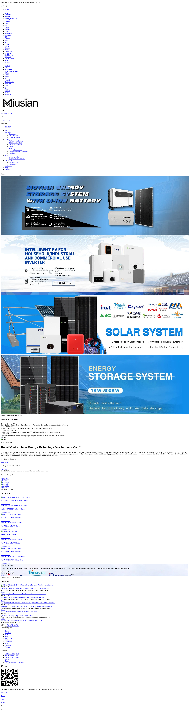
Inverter (11, 146)
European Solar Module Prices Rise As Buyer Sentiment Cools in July (22, 597)
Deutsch (7, 66)
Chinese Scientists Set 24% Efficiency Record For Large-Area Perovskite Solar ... (26, 588)
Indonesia (8, 35)
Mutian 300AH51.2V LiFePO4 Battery (13, 509)
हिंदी (6, 37)
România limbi (9, 82)
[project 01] (5, 479)
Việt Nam (8, 57)
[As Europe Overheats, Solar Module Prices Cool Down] (19, 611)
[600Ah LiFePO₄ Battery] (9, 531)
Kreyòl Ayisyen (9, 58)
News (6, 155)
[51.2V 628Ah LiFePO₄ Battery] (11, 522)
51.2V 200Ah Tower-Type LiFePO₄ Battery (14, 500)
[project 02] (5, 480)
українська (8, 51)
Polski (7, 49)
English (7, 9)
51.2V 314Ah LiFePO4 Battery (11, 517)
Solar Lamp (12, 153)
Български (8, 69)
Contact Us (8, 166)
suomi (6, 60)
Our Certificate (13, 135)
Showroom (8, 642)
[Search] (1, 173)
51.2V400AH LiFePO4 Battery (11, 551)
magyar (7, 11)
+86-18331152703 (6, 120)
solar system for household (17, 159)
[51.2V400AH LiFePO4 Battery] (11, 548)
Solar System (13, 164)
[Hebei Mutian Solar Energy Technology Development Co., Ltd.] (20, 108)
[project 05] (5, 486)
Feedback (8, 169)
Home (7, 130)
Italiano (7, 73)
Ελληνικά (8, 53)
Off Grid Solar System (16, 141)
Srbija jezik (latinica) (11, 71)
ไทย (6, 25)
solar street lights (14, 157)
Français (7, 48)
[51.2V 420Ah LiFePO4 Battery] (11, 539)
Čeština (7, 46)
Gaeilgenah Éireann (11, 18)
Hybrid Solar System (15, 143)
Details (3, 592)
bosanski (7, 29)
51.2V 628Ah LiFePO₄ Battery (10, 526)
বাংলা (6, 78)
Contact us (4, 469)
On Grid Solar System (15, 144)
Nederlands (8, 14)
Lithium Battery (17, 150)
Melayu (7, 76)
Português (8, 83)
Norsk (7, 74)
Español (7, 91)
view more (5, 504)
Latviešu (7, 39)
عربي (6, 13)
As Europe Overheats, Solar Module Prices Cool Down (18, 615)
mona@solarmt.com (7, 113)
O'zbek (7, 28)
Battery (11, 148)
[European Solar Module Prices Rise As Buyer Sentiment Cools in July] (23, 594)
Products (7, 139)
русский (7, 80)
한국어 (7, 42)
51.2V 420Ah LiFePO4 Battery (11, 543)
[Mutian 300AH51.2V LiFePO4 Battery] (14, 505)
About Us (8, 132)
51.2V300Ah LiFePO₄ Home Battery (12, 560)
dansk (6, 85)
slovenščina (8, 33)
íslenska (7, 16)
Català (7, 44)
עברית (7, 92)
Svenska (7, 67)
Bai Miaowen (9, 55)
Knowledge (8, 160)
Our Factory (12, 134)
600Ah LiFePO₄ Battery (8, 534)
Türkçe (7, 89)
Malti (6, 40)
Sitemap (7, 647)
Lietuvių (7, 62)
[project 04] (5, 484)
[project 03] (5, 482)
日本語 (7, 31)
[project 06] (5, 487)
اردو (6, 64)
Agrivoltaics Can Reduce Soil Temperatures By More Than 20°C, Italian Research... (27, 606)
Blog (6, 167)
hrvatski (7, 20)
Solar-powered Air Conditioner (18, 151)
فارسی (7, 87)
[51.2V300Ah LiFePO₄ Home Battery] (13, 556)
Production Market (14, 137)
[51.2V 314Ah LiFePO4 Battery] (11, 514)
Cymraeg (7, 22)
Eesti (6, 23)
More (2, 575)
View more (4, 462)
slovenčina (8, 94)
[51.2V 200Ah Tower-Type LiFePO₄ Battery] (15, 497)
